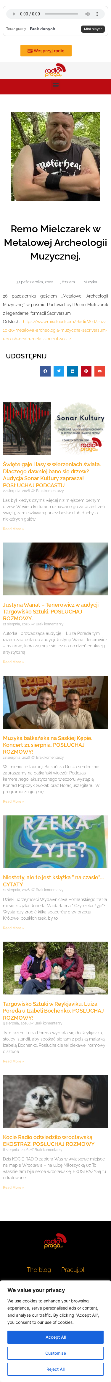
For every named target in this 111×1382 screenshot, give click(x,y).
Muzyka (90, 282)
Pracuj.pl (72, 1269)
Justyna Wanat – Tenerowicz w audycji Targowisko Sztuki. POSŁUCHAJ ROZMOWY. (51, 612)
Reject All (55, 1369)
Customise (55, 1353)
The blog (39, 1269)
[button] (55, 85)
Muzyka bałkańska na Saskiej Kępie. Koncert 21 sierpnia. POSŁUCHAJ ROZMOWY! (47, 745)
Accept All (56, 1337)
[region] (55, 1331)
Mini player (93, 29)
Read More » (13, 529)
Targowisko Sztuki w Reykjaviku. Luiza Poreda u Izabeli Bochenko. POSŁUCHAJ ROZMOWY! (53, 1011)
